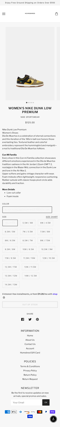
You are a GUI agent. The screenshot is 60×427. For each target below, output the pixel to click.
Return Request (30, 379)
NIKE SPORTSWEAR (30, 117)
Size (4, 217)
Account (30, 348)
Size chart (52, 217)
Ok (46, 402)
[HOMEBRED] (30, 16)
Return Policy (30, 375)
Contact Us (30, 344)
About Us (30, 340)
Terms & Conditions (30, 366)
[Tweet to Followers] (30, 319)
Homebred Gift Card (30, 352)
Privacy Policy (30, 370)
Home (30, 335)
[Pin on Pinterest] (37, 319)
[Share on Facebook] (22, 319)
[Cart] (56, 14)
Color (5, 204)
